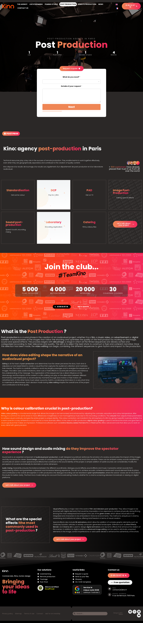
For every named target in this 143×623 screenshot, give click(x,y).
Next (71, 107)
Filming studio (51, 4)
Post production (68, 4)
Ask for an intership (52, 613)
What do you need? (71, 77)
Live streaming (36, 4)
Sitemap (18, 613)
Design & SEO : (118, 613)
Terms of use (29, 613)
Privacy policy (7, 613)
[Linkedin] (139, 612)
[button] (11, 133)
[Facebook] (130, 612)
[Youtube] (139, 615)
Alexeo (121, 614)
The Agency (22, 4)
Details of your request (71, 86)
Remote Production (87, 4)
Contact (40, 613)
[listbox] (71, 82)
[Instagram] (134, 612)
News (100, 4)
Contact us (22, 8)
